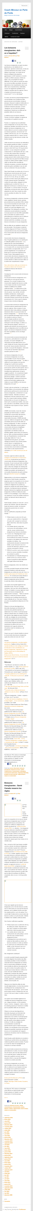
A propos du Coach (15, 36)
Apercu (6, 1097)
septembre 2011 (8, 1170)
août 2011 (6, 1171)
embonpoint (23, 771)
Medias (6, 36)
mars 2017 (7, 1121)
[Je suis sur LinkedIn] (15, 766)
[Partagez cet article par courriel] (20, 63)
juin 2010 (6, 1191)
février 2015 (7, 1150)
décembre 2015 (8, 1139)
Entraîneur (7, 33)
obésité (11, 1108)
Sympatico (25, 1081)
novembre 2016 (8, 1126)
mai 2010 (6, 1193)
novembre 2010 (8, 1186)
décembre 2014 (8, 1153)
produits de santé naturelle (10, 774)
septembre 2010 (8, 1188)
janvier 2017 (7, 1123)
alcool (11, 768)
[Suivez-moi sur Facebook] (8, 764)
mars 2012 (7, 1161)
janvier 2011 (7, 1184)
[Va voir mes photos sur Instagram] (22, 766)
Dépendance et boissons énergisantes (13, 706)
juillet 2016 (7, 1130)
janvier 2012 (7, 1164)
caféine (22, 769)
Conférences (15, 33)
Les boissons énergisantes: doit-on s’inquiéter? (12, 50)
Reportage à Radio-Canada (15, 1081)
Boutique (22, 33)
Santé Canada (24, 1108)
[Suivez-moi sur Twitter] (11, 764)
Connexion (7, 1201)
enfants (22, 1107)
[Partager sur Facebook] (13, 61)
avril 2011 (6, 1179)
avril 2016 (6, 1134)
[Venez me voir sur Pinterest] (13, 766)
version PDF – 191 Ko (19, 738)
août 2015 (6, 1144)
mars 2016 (7, 1135)
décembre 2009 (8, 1195)
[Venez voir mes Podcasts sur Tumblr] (20, 766)
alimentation (16, 768)
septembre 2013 (8, 1157)
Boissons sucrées (15, 769)
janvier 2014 (7, 1155)
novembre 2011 (8, 1166)
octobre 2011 (7, 1168)
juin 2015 (6, 1146)
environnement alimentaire (10, 772)
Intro (6, 30)
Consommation (16, 771)
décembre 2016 (8, 1125)
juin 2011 (6, 1175)
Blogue (11, 30)
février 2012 (7, 1162)
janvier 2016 (7, 1137)
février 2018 (7, 1119)
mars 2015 (7, 1148)
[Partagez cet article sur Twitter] (15, 61)
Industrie (6, 1108)
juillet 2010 (7, 1189)
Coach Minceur (18, 30)
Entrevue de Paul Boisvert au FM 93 (13, 1078)
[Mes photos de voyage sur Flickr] (25, 766)
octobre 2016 (7, 1128)
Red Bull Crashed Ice (15, 474)
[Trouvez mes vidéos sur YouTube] (18, 766)
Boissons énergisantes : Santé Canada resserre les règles (13, 786)
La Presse (6, 1083)
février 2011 (7, 1182)
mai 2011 (6, 1177)
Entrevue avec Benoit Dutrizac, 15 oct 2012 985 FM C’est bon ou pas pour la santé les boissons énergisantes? (16, 656)
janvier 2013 (7, 1159)
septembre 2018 (8, 1117)
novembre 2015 (8, 1141)
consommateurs (8, 1107)
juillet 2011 (7, 1173)
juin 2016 (6, 1132)
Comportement (8, 771)
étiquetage (20, 772)
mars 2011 (7, 1180)
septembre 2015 (8, 1143)
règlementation (21, 774)
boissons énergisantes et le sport (12, 713)
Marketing (25, 772)
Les (23, 711)
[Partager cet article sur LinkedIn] (18, 63)
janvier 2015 (7, 1152)
